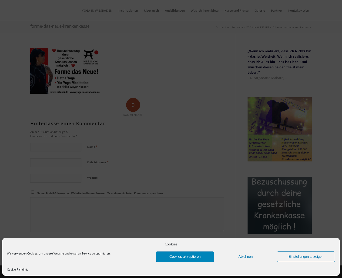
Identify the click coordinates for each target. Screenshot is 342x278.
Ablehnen (245, 256)
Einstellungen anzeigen (305, 256)
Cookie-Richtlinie (17, 269)
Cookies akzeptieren (185, 256)
